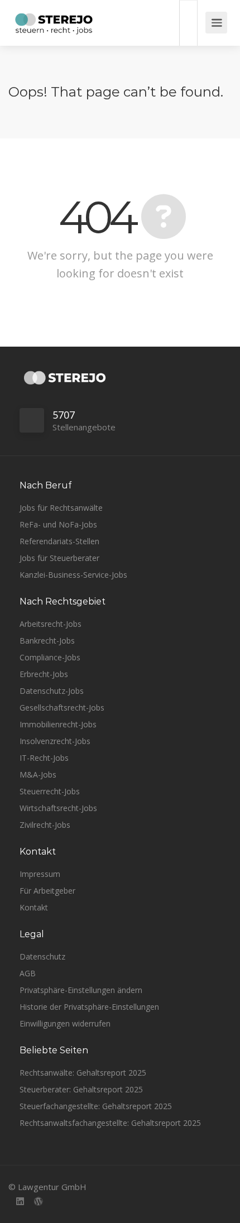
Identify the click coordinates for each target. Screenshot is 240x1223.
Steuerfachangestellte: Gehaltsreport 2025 (96, 1106)
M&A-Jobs (38, 774)
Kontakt (34, 907)
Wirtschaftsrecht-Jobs (58, 808)
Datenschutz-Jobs (52, 690)
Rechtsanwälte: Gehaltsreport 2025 (83, 1072)
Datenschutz (42, 956)
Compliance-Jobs (50, 657)
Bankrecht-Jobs (47, 640)
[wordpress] (38, 1202)
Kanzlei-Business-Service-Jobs (73, 574)
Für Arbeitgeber (47, 890)
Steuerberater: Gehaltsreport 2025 (81, 1089)
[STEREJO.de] (54, 25)
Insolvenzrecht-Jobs (55, 741)
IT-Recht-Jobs (44, 757)
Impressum (40, 874)
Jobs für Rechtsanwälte (61, 507)
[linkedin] (20, 1202)
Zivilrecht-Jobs (45, 824)
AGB (28, 973)
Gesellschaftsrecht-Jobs (62, 707)
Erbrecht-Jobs (44, 674)
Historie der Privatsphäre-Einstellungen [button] (89, 1006)
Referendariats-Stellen (59, 541)
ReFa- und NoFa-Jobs (58, 524)
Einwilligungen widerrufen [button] (65, 1023)
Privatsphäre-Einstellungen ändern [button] (81, 990)
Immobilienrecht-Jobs (58, 724)
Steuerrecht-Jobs (50, 791)
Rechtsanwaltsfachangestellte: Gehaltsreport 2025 (110, 1123)
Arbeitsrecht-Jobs (50, 623)
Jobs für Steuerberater (59, 558)
